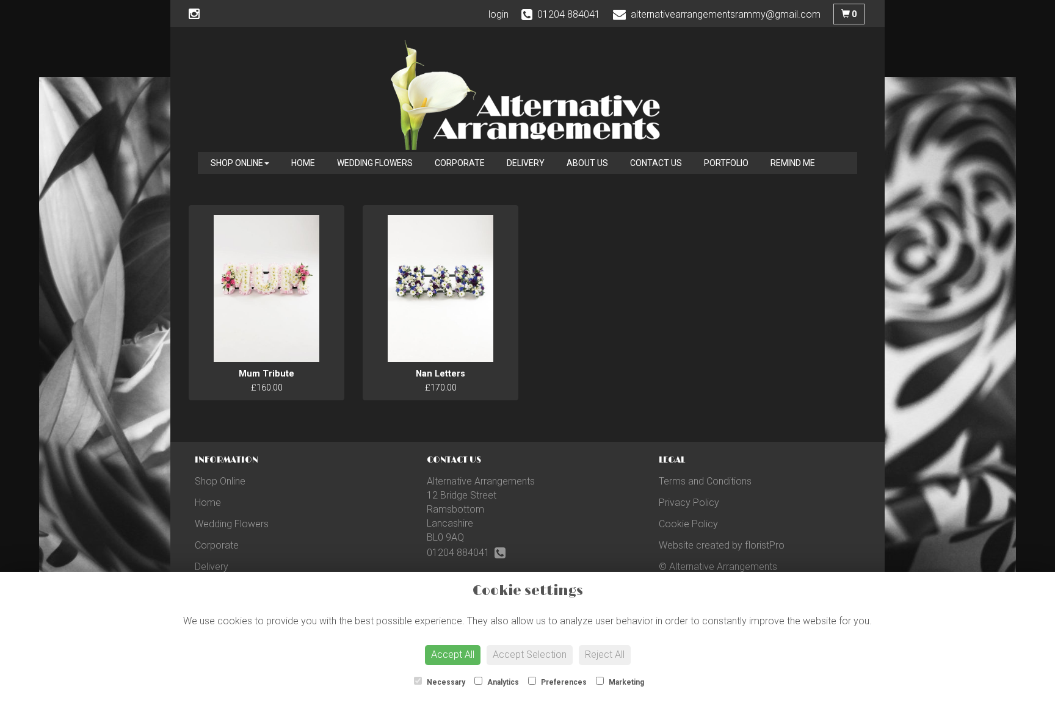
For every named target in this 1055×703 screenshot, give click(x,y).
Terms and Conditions (705, 481)
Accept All (452, 654)
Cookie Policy (688, 524)
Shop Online (237, 163)
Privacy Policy (689, 502)
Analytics (502, 682)
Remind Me (792, 163)
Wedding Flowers (375, 163)
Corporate (460, 163)
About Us (587, 163)
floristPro (765, 545)
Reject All (605, 654)
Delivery (526, 163)
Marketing (625, 682)
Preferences (563, 682)
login (498, 14)
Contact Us (656, 163)
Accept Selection (530, 654)
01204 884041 (461, 552)
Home (303, 163)
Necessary (445, 682)
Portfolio (726, 163)
